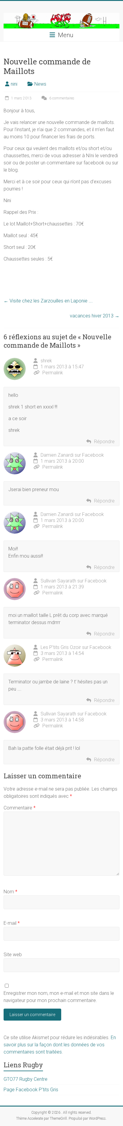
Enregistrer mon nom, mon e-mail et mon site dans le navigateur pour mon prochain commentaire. (59, 996)
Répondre (104, 441)
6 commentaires (61, 98)
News (40, 84)
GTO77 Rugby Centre (25, 1079)
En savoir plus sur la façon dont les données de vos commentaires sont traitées (60, 1045)
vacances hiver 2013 (94, 316)
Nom (10, 892)
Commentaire (20, 808)
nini (14, 84)
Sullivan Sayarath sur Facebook (74, 581)
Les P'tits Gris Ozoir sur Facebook (76, 647)
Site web (13, 954)
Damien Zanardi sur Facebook (72, 455)
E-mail (12, 923)
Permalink (52, 373)
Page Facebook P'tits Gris (31, 1089)
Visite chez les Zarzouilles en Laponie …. (48, 301)
